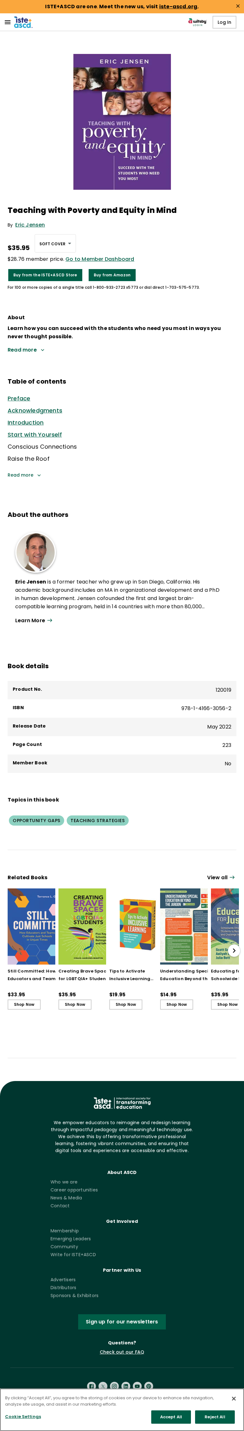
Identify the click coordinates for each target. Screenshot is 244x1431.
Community (64, 1246)
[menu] (7, 22)
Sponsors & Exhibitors (74, 1295)
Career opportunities (74, 1190)
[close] (238, 6)
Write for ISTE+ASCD (73, 1254)
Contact (60, 1206)
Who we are (64, 1182)
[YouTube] (137, 1386)
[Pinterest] (148, 1386)
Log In (224, 22)
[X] (102, 1386)
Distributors (63, 1287)
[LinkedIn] (125, 1386)
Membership (65, 1231)
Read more (20, 475)
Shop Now (24, 1004)
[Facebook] (91, 1386)
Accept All (171, 1417)
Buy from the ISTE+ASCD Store (45, 275)
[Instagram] (114, 1386)
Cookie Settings (23, 1417)
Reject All (215, 1417)
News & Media (66, 1198)
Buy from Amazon (112, 275)
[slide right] (234, 950)
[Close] (234, 1399)
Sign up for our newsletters (122, 1321)
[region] (122, 1409)
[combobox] (55, 243)
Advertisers (63, 1279)
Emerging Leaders (71, 1239)
